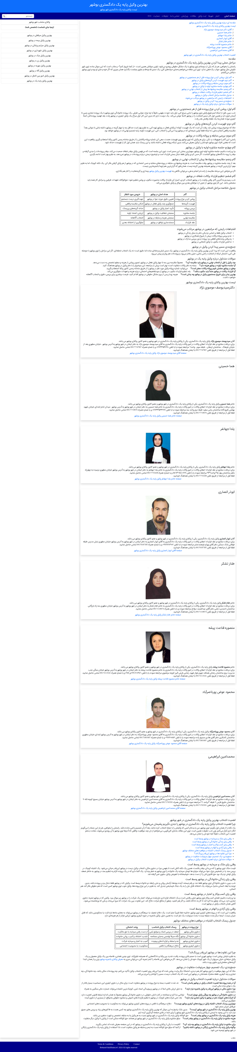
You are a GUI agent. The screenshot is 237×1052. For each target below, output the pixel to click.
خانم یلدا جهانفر (225, 35)
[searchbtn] (4, 16)
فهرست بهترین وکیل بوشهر (160, 171)
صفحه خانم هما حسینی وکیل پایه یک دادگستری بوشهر (158, 416)
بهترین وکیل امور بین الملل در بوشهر (39, 76)
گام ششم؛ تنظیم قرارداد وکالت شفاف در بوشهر (212, 92)
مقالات (193, 16)
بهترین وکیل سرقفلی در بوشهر (39, 35)
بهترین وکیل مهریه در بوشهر (39, 66)
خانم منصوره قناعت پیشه (221, 44)
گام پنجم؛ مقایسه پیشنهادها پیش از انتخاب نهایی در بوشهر (207, 89)
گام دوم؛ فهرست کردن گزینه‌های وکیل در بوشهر (212, 80)
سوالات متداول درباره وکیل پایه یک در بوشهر (213, 104)
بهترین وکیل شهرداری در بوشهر (39, 50)
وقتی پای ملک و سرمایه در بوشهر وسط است (213, 839)
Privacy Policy (123, 1044)
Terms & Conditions (105, 1044)
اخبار (217, 16)
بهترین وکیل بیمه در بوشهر (39, 40)
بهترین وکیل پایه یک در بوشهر (39, 81)
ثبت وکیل (202, 16)
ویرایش (184, 16)
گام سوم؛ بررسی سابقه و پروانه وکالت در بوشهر (212, 83)
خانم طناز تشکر (225, 41)
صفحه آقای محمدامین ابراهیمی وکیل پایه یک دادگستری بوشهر (158, 808)
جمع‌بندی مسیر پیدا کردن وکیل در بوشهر (214, 101)
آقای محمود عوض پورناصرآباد (219, 47)
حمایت (156, 16)
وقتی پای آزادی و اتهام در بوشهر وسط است (213, 848)
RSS (149, 16)
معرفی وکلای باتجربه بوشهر (111, 959)
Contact (137, 1044)
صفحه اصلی (229, 16)
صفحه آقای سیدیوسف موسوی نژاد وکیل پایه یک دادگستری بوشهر (158, 353)
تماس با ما (174, 16)
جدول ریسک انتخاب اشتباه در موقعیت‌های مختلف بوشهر (207, 850)
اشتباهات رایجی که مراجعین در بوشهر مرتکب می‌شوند (208, 98)
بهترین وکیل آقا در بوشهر (39, 71)
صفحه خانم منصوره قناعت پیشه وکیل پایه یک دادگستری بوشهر (158, 679)
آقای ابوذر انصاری (224, 38)
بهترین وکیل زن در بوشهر (39, 61)
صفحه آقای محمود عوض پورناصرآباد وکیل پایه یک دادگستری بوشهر (158, 743)
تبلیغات (165, 16)
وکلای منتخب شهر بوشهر (39, 22)
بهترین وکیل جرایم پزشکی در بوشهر (39, 45)
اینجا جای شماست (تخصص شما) (39, 27)
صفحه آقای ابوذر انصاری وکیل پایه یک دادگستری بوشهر (158, 550)
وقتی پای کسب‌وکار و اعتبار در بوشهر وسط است (212, 845)
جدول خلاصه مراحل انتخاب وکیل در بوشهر (213, 95)
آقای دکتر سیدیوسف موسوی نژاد (218, 29)
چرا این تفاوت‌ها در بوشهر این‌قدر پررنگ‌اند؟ (213, 853)
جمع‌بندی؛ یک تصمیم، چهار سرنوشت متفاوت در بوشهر (208, 856)
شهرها (210, 16)
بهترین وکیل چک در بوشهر (40, 55)
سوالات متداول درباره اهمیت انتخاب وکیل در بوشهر (210, 859)
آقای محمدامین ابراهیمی (221, 50)
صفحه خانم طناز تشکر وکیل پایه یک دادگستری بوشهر (158, 615)
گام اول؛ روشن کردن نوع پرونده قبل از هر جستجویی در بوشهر (206, 77)
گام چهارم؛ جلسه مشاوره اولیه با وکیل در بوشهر (212, 86)
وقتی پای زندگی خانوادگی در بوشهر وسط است (212, 842)
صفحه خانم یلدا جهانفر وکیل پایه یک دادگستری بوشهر (158, 479)
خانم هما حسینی (224, 32)
